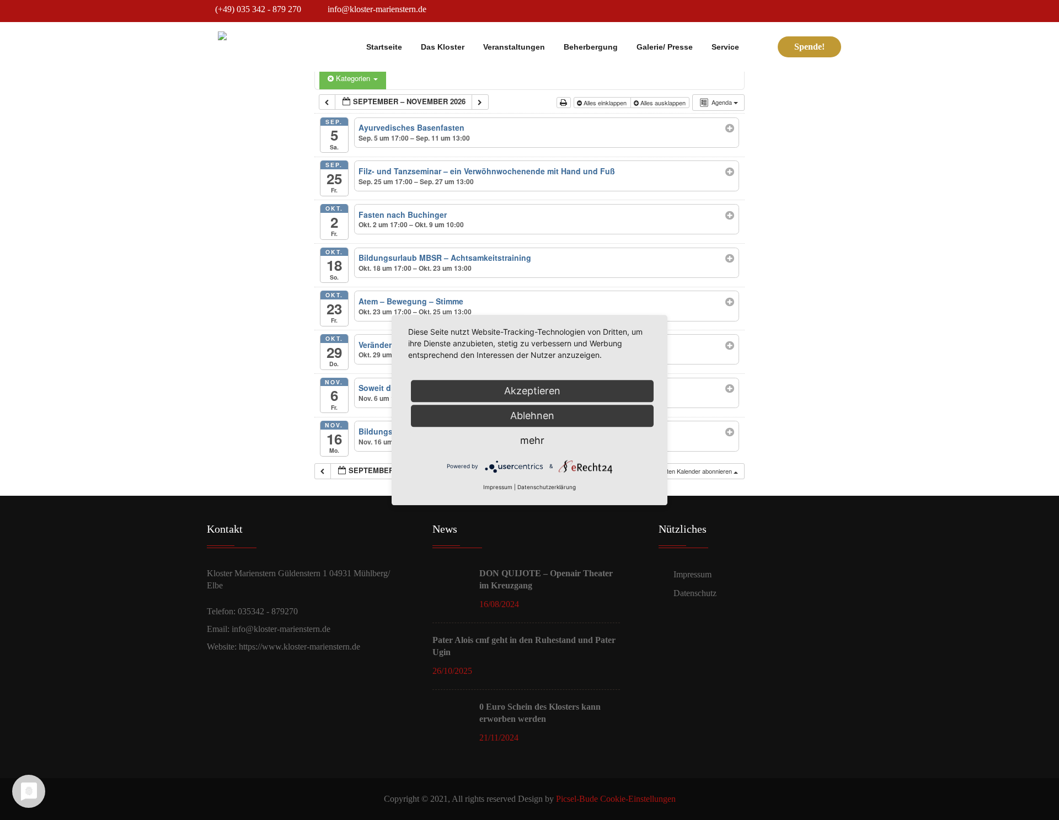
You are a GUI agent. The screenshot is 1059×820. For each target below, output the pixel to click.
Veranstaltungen (514, 46)
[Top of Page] (1031, 795)
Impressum (692, 574)
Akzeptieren (532, 390)
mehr (532, 440)
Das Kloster (442, 46)
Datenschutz (694, 593)
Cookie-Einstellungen (638, 798)
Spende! (809, 46)
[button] (686, 471)
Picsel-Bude (577, 798)
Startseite (384, 46)
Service (725, 46)
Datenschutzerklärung (546, 487)
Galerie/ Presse (665, 46)
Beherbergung (591, 46)
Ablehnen (532, 415)
